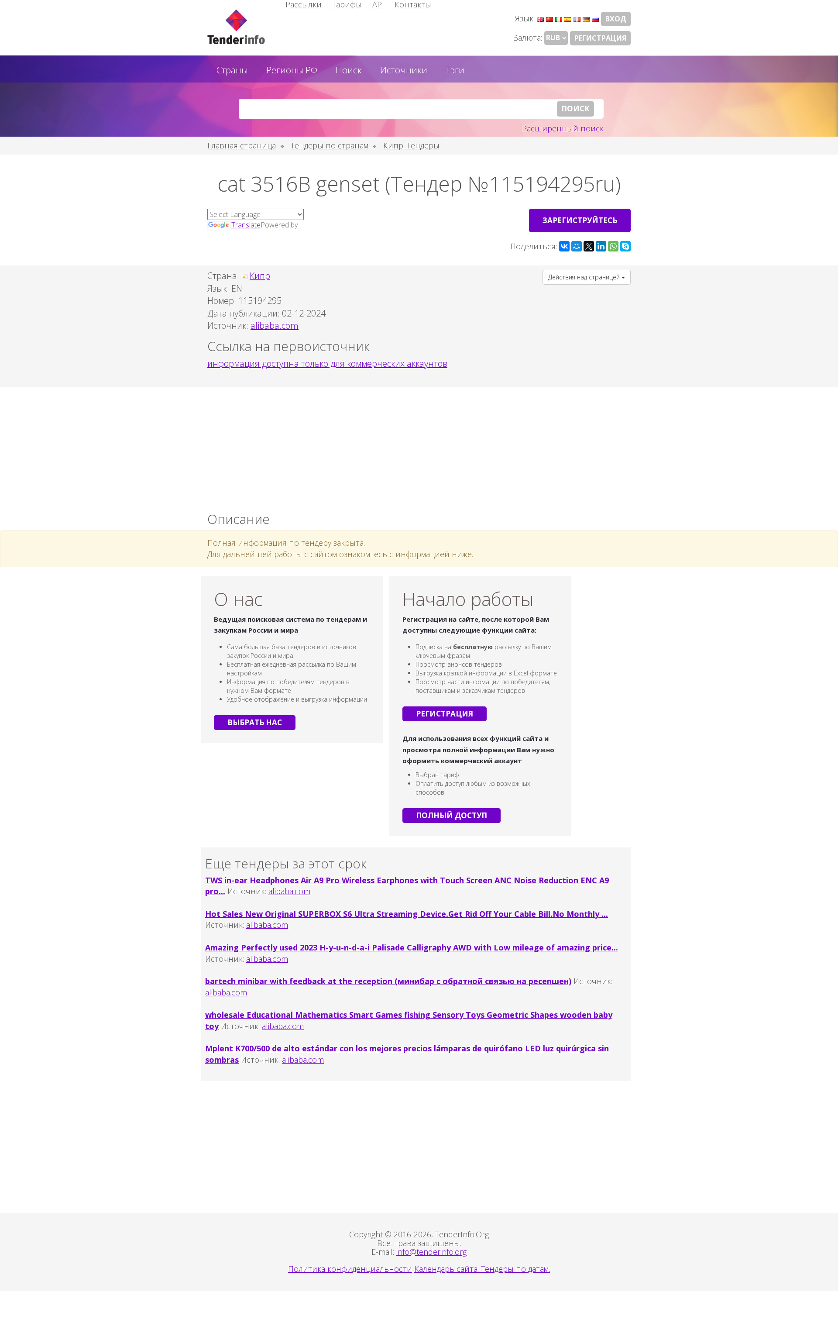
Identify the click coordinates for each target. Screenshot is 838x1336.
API (378, 4)
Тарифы (347, 4)
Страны (232, 70)
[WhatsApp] (613, 246)
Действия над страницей (585, 277)
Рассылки (303, 4)
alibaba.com (289, 891)
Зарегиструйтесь (580, 220)
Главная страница (241, 145)
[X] (589, 246)
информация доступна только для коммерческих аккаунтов (327, 363)
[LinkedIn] (601, 246)
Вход (615, 19)
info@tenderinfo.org (431, 1251)
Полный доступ (451, 815)
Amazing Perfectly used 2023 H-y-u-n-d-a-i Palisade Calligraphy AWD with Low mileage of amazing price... (411, 947)
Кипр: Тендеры (411, 145)
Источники (403, 70)
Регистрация (600, 38)
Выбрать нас (254, 722)
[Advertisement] (419, 447)
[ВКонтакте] (564, 246)
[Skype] (625, 246)
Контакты (413, 4)
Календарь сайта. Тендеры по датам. (482, 1269)
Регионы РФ (291, 70)
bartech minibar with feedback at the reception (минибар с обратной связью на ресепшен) (388, 981)
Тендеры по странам (329, 145)
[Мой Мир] (576, 246)
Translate (246, 225)
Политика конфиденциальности (350, 1269)
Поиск (349, 70)
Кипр (260, 276)
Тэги (455, 70)
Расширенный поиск (563, 128)
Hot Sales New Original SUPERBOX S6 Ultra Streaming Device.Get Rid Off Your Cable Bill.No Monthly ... (406, 914)
